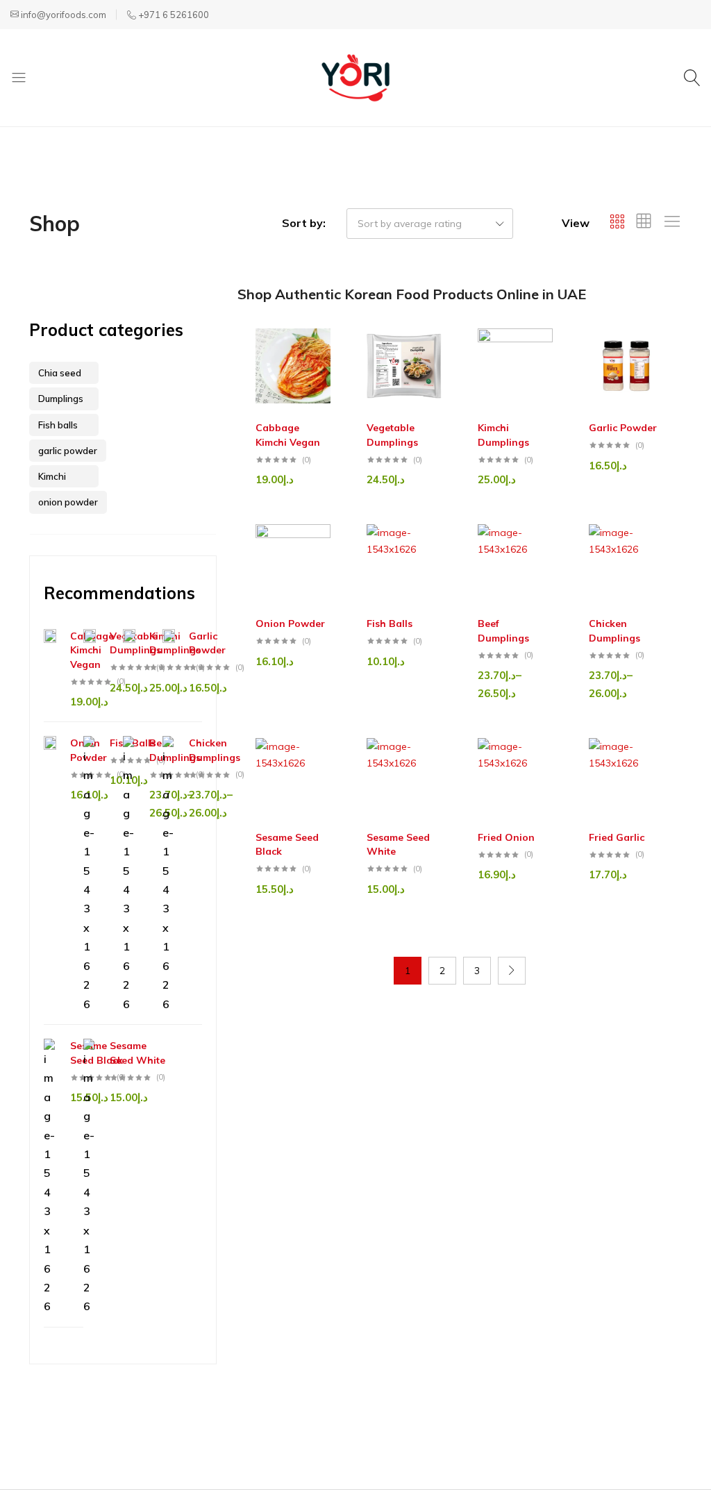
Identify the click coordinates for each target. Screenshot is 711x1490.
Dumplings (60, 398)
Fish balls (58, 424)
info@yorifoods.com (63, 14)
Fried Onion (506, 837)
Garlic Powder (623, 427)
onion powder (68, 502)
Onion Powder (290, 623)
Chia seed (59, 372)
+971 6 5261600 (173, 14)
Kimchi (52, 476)
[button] (331, 358)
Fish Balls (389, 623)
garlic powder (67, 450)
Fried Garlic (616, 837)
